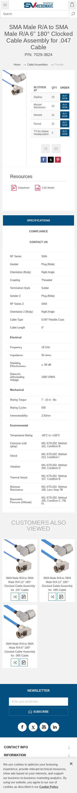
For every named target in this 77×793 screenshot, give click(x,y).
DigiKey (38, 97)
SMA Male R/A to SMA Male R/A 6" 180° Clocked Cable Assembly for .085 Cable (19, 649)
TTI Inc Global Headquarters (41, 133)
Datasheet (23, 187)
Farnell (37, 123)
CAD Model (48, 187)
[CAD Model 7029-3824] (37, 187)
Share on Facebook (44, 160)
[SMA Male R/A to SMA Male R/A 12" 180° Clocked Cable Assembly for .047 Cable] (20, 557)
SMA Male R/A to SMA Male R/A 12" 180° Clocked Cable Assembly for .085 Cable (57, 583)
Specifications (38, 220)
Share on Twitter (51, 160)
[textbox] (34, 14)
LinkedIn (54, 727)
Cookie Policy (48, 786)
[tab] (38, 220)
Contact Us (39, 242)
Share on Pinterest (58, 160)
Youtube (43, 727)
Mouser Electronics (40, 106)
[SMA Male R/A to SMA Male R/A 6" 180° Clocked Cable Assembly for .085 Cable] (20, 622)
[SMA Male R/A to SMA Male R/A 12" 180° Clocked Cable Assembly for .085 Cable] (57, 557)
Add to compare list (45, 148)
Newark (38, 115)
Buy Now (64, 97)
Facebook (22, 727)
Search (73, 14)
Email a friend (56, 148)
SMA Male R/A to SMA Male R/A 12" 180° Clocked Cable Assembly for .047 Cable (19, 583)
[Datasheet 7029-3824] (14, 187)
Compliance (38, 231)
